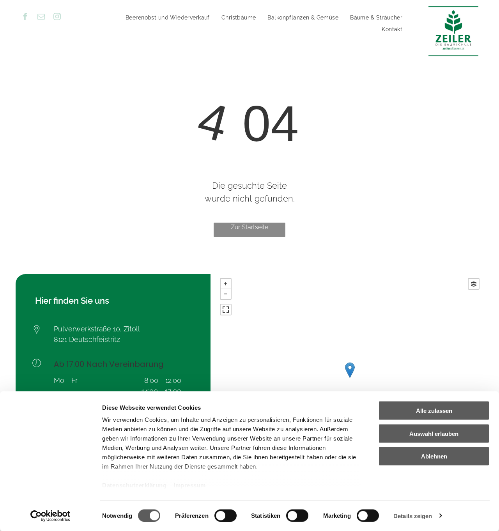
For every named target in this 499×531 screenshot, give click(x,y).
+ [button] (226, 284)
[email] (41, 17)
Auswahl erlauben (433, 433)
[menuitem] (168, 18)
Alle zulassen (434, 410)
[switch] (225, 515)
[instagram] (57, 17)
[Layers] (474, 284)
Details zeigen (412, 515)
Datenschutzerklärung (134, 485)
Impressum (189, 485)
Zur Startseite (249, 227)
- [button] (226, 294)
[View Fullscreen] (226, 309)
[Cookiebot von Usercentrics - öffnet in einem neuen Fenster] (50, 516)
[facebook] (25, 17)
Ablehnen (434, 456)
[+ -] (349, 378)
